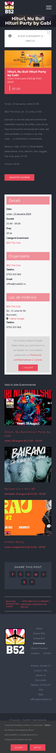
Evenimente (39, 643)
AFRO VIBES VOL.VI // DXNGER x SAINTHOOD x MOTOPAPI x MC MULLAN (35, 604)
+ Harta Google (16, 318)
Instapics (35, 653)
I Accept (28, 367)
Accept (19, 747)
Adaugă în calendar (19, 177)
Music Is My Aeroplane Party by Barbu (12, 603)
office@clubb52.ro (41, 699)
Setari (47, 725)
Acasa (39, 628)
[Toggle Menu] (48, 7)
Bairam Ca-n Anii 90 (19, 488)
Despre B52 (39, 633)
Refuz (37, 747)
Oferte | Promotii (39, 648)
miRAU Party (14, 541)
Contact (47, 653)
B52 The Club (13, 242)
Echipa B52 (39, 638)
